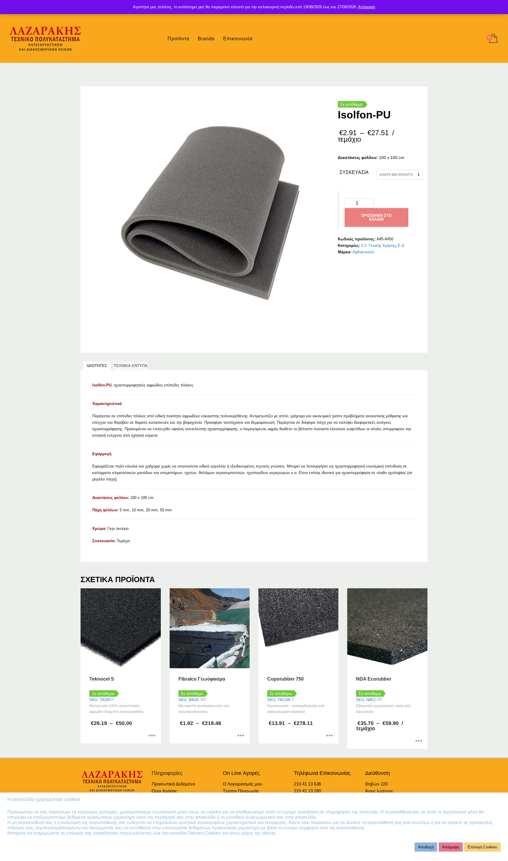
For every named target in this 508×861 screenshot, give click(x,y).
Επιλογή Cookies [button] (482, 847)
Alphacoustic (363, 252)
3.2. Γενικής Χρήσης (378, 245)
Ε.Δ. (401, 245)
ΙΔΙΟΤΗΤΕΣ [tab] (97, 366)
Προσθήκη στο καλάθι (376, 217)
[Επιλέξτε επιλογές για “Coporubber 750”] (329, 736)
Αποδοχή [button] (426, 847)
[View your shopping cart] (492, 39)
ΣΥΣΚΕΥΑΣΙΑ (354, 172)
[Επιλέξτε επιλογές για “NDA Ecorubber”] (419, 741)
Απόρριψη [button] (450, 847)
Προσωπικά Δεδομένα (173, 783)
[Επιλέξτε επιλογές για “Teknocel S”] (152, 736)
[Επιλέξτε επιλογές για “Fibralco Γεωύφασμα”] (241, 736)
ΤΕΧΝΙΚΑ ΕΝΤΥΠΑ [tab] (130, 366)
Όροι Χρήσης (164, 790)
